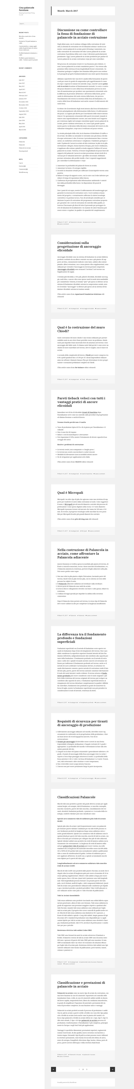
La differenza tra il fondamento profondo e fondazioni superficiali (81, 638)
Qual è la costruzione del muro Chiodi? (81, 329)
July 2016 (21, 117)
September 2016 (24, 111)
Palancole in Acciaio (25, 148)
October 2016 (23, 108)
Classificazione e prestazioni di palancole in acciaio (81, 984)
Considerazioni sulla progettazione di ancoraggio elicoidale (79, 246)
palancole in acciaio (90, 222)
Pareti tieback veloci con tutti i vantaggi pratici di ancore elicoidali (81, 402)
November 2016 (23, 105)
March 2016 (22, 130)
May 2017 (22, 86)
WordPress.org (23, 172)
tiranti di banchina (86, 474)
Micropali (84, 531)
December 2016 (23, 102)
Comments (23, 169)
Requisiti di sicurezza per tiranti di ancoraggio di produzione (82, 723)
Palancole (22, 145)
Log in (21, 163)
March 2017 (22, 92)
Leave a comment (64, 224)
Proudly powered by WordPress (66, 1082)
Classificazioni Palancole (76, 797)
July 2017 (21, 80)
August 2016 (22, 114)
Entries (22, 166)
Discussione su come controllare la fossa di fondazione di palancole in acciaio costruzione (82, 33)
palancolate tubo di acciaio (88, 962)
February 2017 (23, 95)
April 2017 (22, 89)
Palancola (22, 142)
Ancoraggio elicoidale (87, 308)
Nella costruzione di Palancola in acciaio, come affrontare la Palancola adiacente (82, 553)
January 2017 (23, 99)
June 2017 (22, 83)
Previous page (53, 1069)
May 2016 (22, 123)
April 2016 (22, 126)
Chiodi (83, 379)
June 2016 (22, 120)
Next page (112, 1069)
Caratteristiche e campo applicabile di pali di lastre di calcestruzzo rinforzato (28, 48)
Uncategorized (23, 151)
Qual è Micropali (70, 492)
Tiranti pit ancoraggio (87, 778)
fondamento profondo (87, 702)
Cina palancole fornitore (26, 9)
